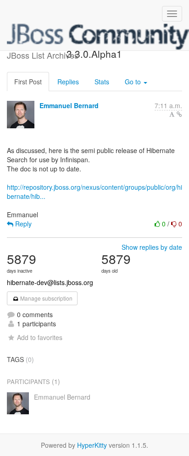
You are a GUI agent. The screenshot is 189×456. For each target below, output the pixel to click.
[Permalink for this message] (179, 114)
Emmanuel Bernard (69, 105)
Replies (68, 81)
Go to (134, 81)
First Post (28, 81)
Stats (101, 81)
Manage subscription (45, 298)
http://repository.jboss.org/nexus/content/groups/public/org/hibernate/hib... (94, 191)
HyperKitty (92, 445)
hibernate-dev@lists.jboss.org (50, 282)
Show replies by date (152, 247)
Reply (22, 223)
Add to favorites (39, 337)
